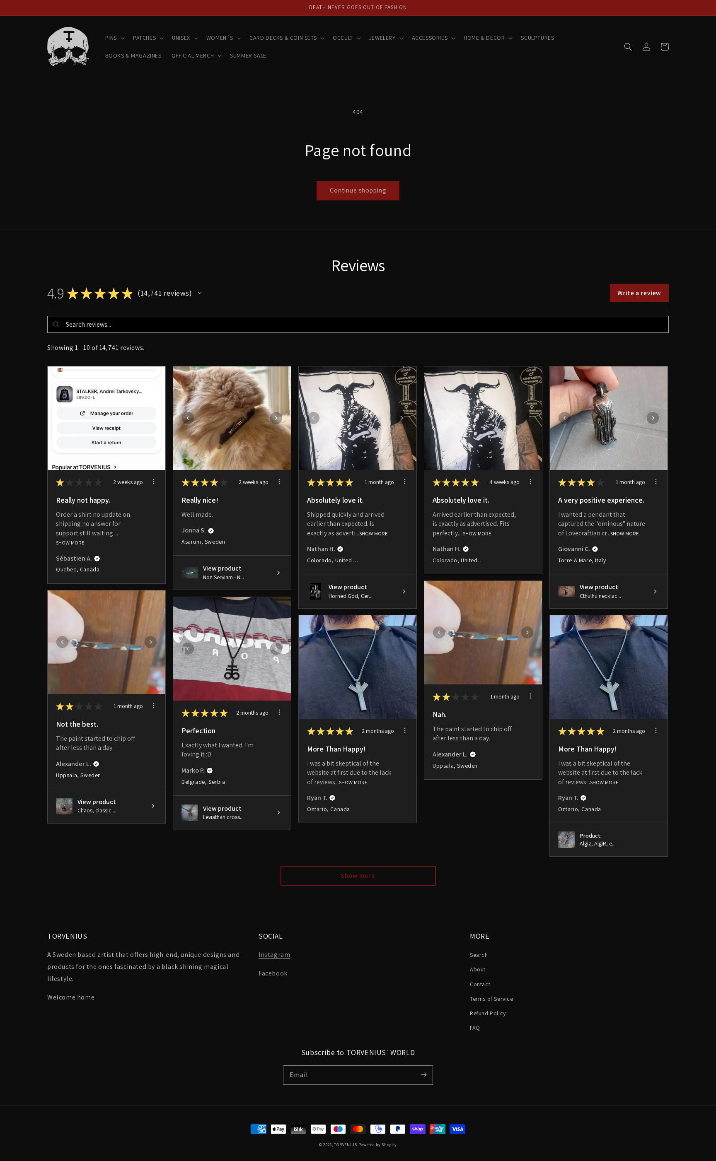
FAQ (475, 1027)
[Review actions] (154, 481)
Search (479, 955)
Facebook (273, 973)
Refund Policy (488, 1013)
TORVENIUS (345, 1144)
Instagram (274, 954)
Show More (70, 543)
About (478, 969)
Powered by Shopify (377, 1144)
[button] (114, 37)
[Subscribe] (423, 1075)
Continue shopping (358, 190)
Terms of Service (491, 998)
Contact (480, 984)
